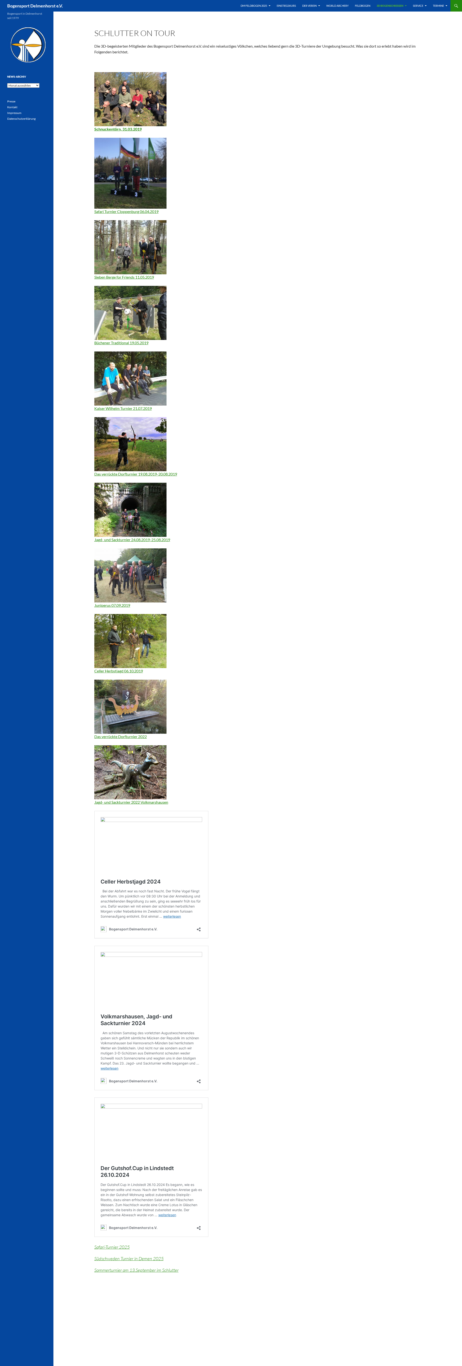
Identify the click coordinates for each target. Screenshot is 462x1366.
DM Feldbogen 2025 (254, 5)
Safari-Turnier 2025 (112, 1247)
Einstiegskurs (286, 5)
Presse (11, 101)
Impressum (14, 113)
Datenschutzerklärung (21, 118)
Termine (438, 5)
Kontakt (12, 107)
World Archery (337, 5)
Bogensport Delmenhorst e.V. (35, 5)
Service (418, 5)
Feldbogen (362, 5)
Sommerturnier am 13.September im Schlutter (136, 1270)
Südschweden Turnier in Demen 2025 (129, 1258)
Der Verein (309, 5)
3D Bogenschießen (390, 5)
